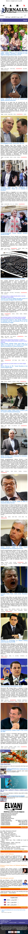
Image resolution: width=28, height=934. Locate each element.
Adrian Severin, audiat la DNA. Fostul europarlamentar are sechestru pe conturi (14, 547)
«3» (9, 23)
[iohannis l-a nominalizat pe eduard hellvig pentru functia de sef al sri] (14, 639)
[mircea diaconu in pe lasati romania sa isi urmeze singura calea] (14, 364)
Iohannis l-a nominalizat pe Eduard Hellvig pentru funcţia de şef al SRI (14, 641)
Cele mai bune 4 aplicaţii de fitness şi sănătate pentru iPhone (14, 790)
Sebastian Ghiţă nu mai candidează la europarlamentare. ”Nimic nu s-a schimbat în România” (14, 189)
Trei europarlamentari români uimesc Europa (13, 278)
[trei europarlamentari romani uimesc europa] (14, 277)
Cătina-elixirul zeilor (5, 764)
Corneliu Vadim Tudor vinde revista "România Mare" (14, 594)
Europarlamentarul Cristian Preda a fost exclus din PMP (14, 731)
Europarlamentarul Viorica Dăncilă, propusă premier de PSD (14, 233)
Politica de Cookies (19, 928)
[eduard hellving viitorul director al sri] (14, 684)
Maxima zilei (23, 889)
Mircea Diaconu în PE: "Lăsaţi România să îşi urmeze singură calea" (14, 366)
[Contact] (17, 5)
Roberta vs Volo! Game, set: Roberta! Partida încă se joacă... (13, 866)
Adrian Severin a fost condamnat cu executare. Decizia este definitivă (14, 456)
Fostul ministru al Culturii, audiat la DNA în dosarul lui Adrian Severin (14, 502)
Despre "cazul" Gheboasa (7, 854)
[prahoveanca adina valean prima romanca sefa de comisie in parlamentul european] (14, 409)
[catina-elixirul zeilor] (14, 763)
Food (2, 751)
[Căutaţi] (25, 16)
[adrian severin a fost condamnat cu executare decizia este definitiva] (14, 454)
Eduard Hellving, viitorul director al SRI (11, 686)
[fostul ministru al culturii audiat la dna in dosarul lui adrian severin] (14, 500)
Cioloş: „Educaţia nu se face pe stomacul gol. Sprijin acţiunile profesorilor (14, 99)
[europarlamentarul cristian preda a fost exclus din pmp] (14, 729)
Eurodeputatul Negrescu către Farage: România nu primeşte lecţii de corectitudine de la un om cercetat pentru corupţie (14, 321)
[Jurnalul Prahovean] (4, 5)
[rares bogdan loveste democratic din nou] (14, 142)
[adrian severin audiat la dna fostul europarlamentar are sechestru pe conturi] (14, 545)
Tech (2, 777)
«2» (7, 23)
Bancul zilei (24, 827)
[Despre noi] (10, 5)
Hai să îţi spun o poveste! (7, 878)
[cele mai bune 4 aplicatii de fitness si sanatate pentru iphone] (14, 788)
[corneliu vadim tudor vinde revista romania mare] (14, 592)
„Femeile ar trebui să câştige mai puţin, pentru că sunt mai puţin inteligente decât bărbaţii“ (14, 299)
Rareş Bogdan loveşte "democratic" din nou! (12, 143)
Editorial (24, 851)
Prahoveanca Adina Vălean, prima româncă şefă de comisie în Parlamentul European (14, 411)
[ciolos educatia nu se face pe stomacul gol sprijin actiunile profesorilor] (14, 97)
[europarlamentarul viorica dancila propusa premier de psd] (14, 231)
